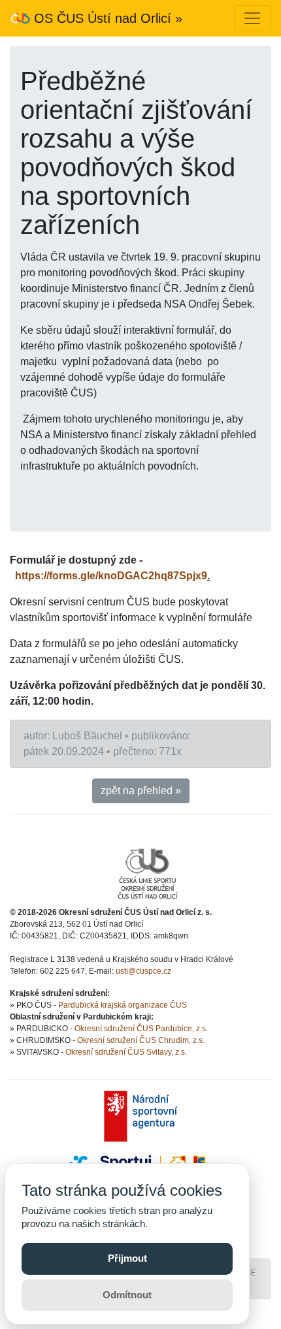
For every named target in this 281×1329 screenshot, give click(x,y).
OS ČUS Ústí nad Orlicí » (106, 18)
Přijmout (127, 1258)
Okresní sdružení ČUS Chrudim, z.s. (141, 1040)
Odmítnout (127, 1294)
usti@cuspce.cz (143, 971)
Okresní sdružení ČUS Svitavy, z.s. (126, 1052)
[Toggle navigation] (252, 18)
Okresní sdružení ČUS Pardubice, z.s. (141, 1028)
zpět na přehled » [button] (141, 790)
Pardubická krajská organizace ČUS (122, 1005)
